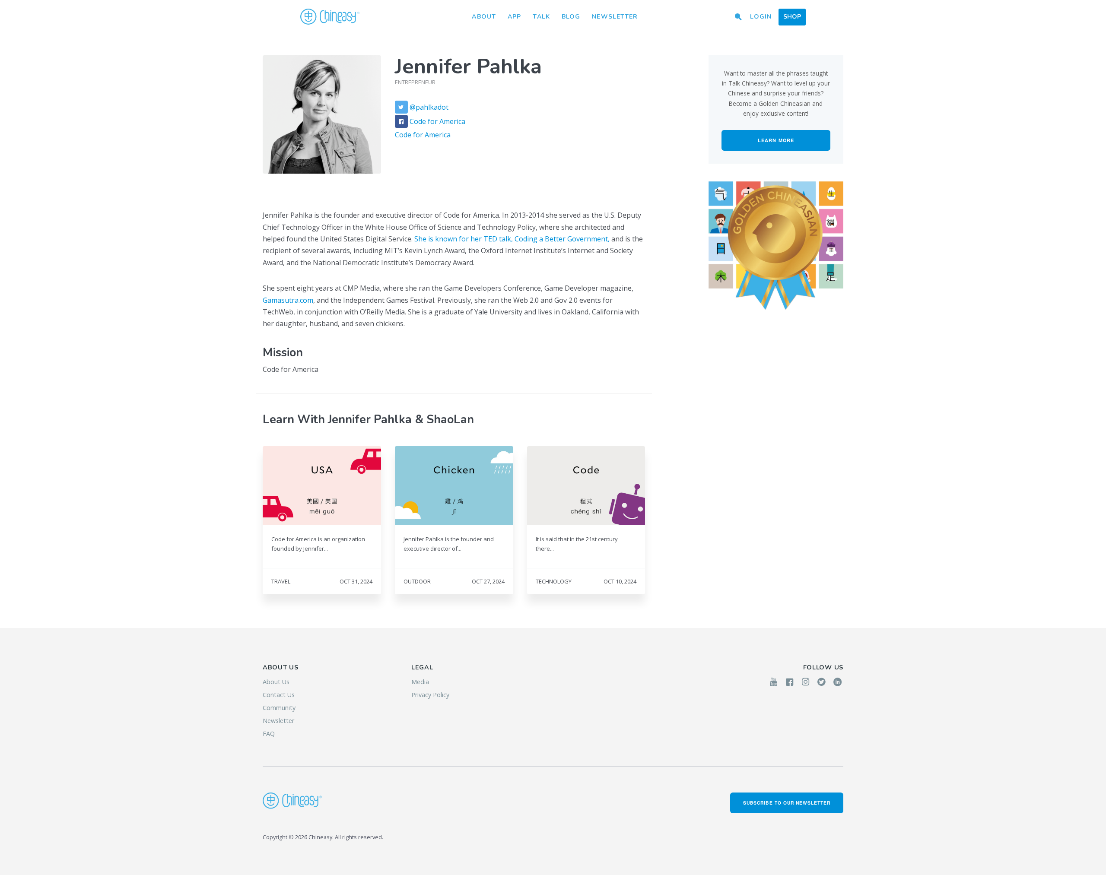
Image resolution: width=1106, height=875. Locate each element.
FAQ (269, 733)
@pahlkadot (429, 106)
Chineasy (329, 17)
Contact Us (279, 695)
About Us (276, 682)
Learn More (776, 140)
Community (279, 708)
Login (761, 17)
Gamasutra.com (288, 300)
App (514, 17)
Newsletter (615, 17)
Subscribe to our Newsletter (786, 802)
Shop (792, 17)
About (484, 17)
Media (420, 682)
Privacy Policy (430, 695)
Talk (541, 17)
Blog (571, 17)
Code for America (437, 121)
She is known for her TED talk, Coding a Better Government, (512, 239)
